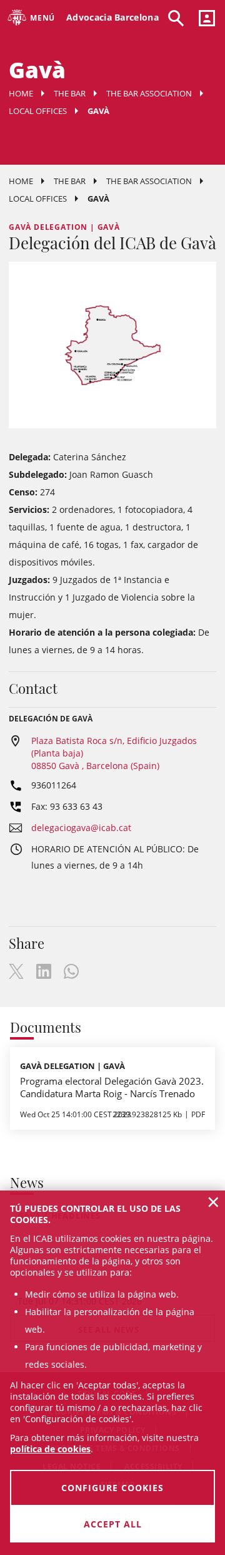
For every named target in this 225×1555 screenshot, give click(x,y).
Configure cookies (112, 1488)
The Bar (70, 93)
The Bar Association (149, 93)
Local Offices (38, 110)
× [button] (213, 1202)
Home (21, 93)
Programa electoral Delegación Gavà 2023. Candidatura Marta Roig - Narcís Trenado (112, 1087)
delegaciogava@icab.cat (81, 828)
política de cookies (50, 1449)
